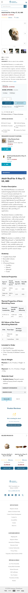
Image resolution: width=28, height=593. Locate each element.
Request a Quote (14, 508)
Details (14, 81)
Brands (14, 580)
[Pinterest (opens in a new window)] (19, 495)
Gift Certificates (14, 572)
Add (7, 149)
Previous (22, 435)
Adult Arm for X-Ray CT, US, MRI (21, 455)
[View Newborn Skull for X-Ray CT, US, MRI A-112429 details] (7, 446)
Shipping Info (14, 536)
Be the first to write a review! (14, 425)
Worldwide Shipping (20, 123)
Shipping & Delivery (7, 114)
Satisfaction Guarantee (7, 125)
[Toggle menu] (2, 2)
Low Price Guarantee (14, 563)
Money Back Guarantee (14, 566)
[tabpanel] (14, 278)
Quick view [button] (10, 146)
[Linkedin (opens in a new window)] (15, 495)
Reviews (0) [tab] (6, 399)
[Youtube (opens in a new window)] (12, 495)
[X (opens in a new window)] (22, 495)
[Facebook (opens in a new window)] (8, 495)
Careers (14, 522)
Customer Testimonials (14, 548)
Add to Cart (7, 468)
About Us (14, 525)
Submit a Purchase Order (14, 511)
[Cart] (26, 2)
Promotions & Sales (14, 577)
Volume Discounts (14, 569)
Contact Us (14, 517)
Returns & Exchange (18, 114)
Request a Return (14, 539)
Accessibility (14, 520)
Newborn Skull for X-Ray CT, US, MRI (7, 455)
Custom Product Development (14, 514)
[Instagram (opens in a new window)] (5, 495)
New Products (14, 575)
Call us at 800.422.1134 (14, 491)
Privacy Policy (14, 550)
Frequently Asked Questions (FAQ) (14, 553)
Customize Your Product (20, 130)
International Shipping (14, 542)
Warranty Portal (14, 545)
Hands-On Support (7, 123)
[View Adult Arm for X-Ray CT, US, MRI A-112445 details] (21, 446)
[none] (14, 32)
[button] (6, 106)
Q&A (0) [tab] (18, 399)
